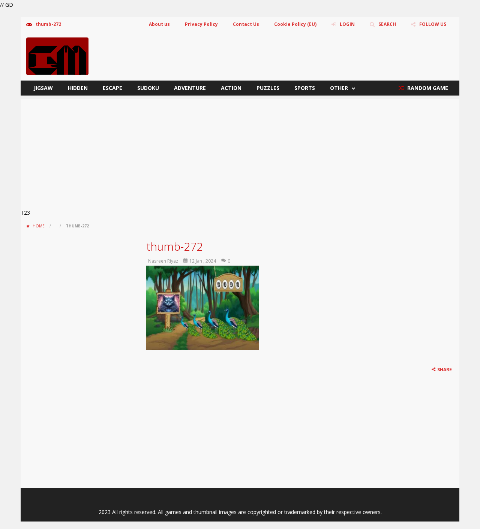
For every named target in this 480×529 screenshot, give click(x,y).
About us (159, 24)
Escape (112, 87)
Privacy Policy (201, 24)
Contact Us (246, 24)
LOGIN (347, 24)
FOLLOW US (432, 24)
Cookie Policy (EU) (295, 24)
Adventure (190, 87)
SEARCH (387, 24)
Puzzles (267, 87)
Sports (304, 87)
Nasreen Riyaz (163, 261)
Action (231, 87)
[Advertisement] (240, 151)
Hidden (78, 87)
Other (339, 87)
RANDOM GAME (427, 87)
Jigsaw (43, 87)
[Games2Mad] (57, 55)
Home (39, 226)
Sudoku (148, 87)
